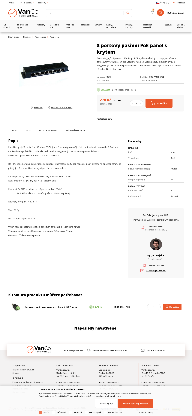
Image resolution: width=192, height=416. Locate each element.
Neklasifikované (115, 412)
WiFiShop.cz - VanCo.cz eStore (25, 13)
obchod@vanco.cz (156, 350)
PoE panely (54, 37)
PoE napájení (40, 37)
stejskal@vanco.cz (156, 270)
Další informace (114, 69)
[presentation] (14, 130)
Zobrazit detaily (146, 412)
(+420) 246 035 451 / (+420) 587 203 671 (110, 350)
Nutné (46, 412)
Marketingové (95, 412)
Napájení (27, 37)
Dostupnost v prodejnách (124, 89)
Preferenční (61, 412)
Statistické (77, 412)
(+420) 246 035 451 (156, 226)
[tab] (14, 130)
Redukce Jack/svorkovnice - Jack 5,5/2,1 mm (51, 307)
